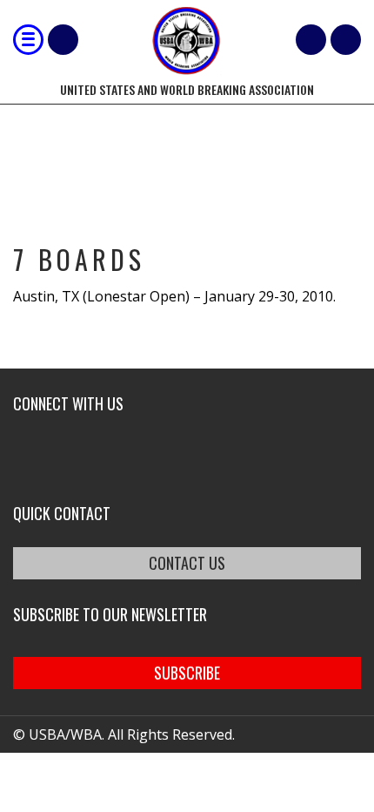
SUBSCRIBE (187, 672)
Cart (311, 39)
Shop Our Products (63, 39)
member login (346, 39)
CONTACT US (187, 562)
